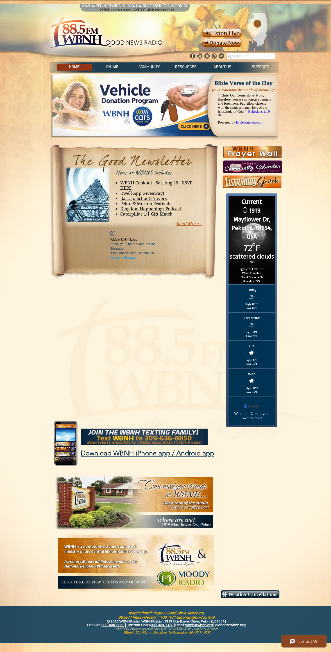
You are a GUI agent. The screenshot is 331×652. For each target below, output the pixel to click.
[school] (131, 132)
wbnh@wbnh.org (199, 625)
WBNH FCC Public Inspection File (136, 629)
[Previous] (69, 105)
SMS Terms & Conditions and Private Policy (189, 629)
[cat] (144, 132)
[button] (112, 67)
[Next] (203, 105)
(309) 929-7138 (161, 625)
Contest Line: (138, 625)
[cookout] (127, 132)
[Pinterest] (214, 56)
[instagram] (207, 56)
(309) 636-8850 (112, 625)
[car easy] (140, 132)
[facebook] (192, 56)
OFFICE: (93, 625)
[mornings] (135, 132)
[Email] (221, 56)
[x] (200, 56)
